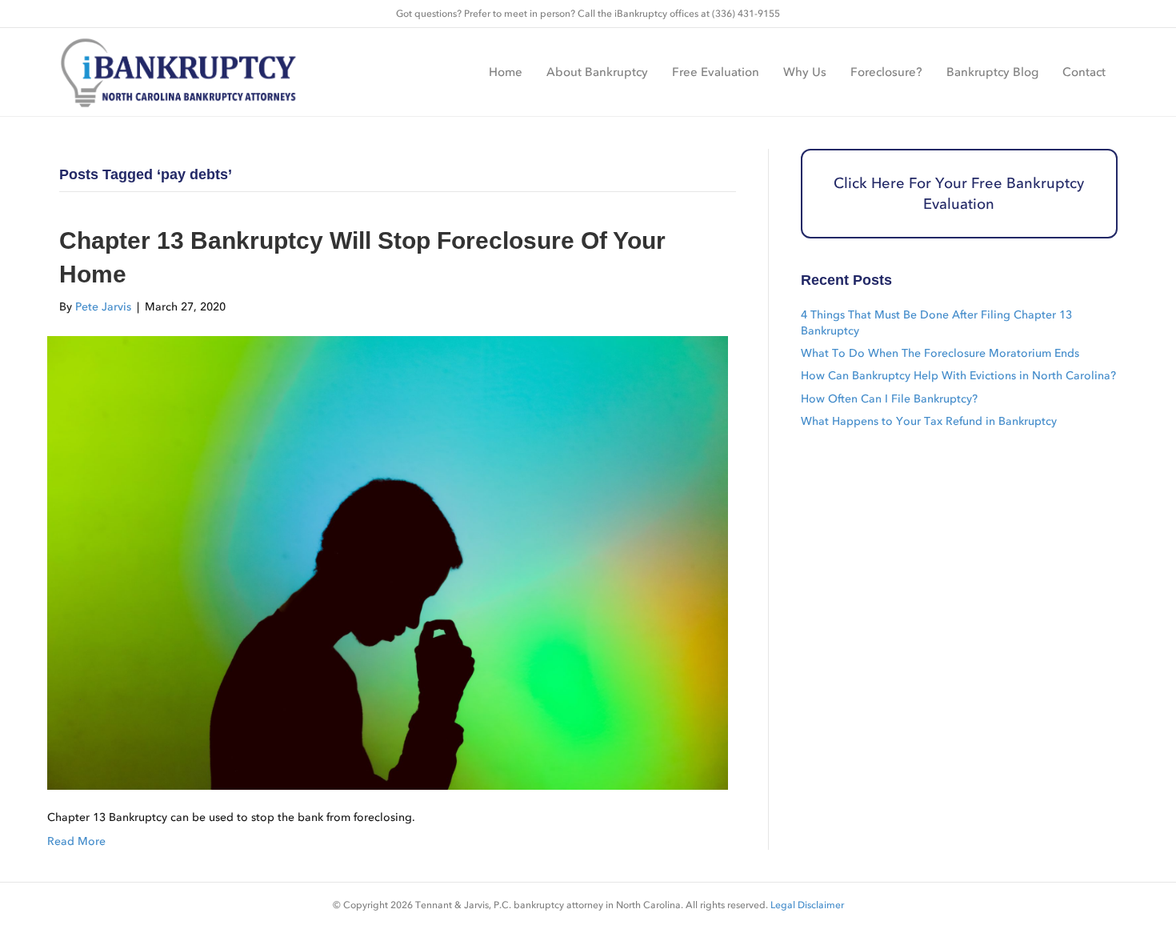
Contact (1084, 72)
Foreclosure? (886, 72)
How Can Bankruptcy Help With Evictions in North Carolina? (958, 375)
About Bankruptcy (597, 72)
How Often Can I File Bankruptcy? (889, 399)
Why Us (804, 72)
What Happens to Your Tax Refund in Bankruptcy (929, 421)
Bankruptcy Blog (992, 72)
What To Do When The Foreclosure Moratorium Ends (940, 353)
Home (505, 72)
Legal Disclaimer (807, 905)
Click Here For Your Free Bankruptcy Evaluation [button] (959, 194)
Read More (76, 841)
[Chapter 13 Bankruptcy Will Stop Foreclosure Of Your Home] (387, 562)
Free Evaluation (715, 72)
